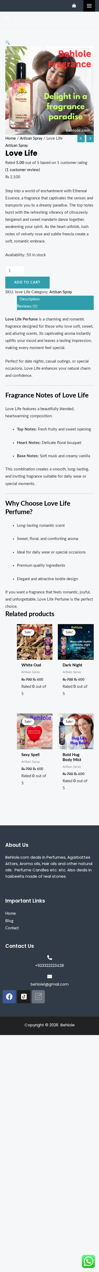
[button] (49, 42)
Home (10, 138)
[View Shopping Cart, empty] (74, 6)
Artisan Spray (31, 138)
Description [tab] (30, 299)
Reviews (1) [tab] (27, 306)
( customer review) (22, 170)
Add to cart (27, 282)
